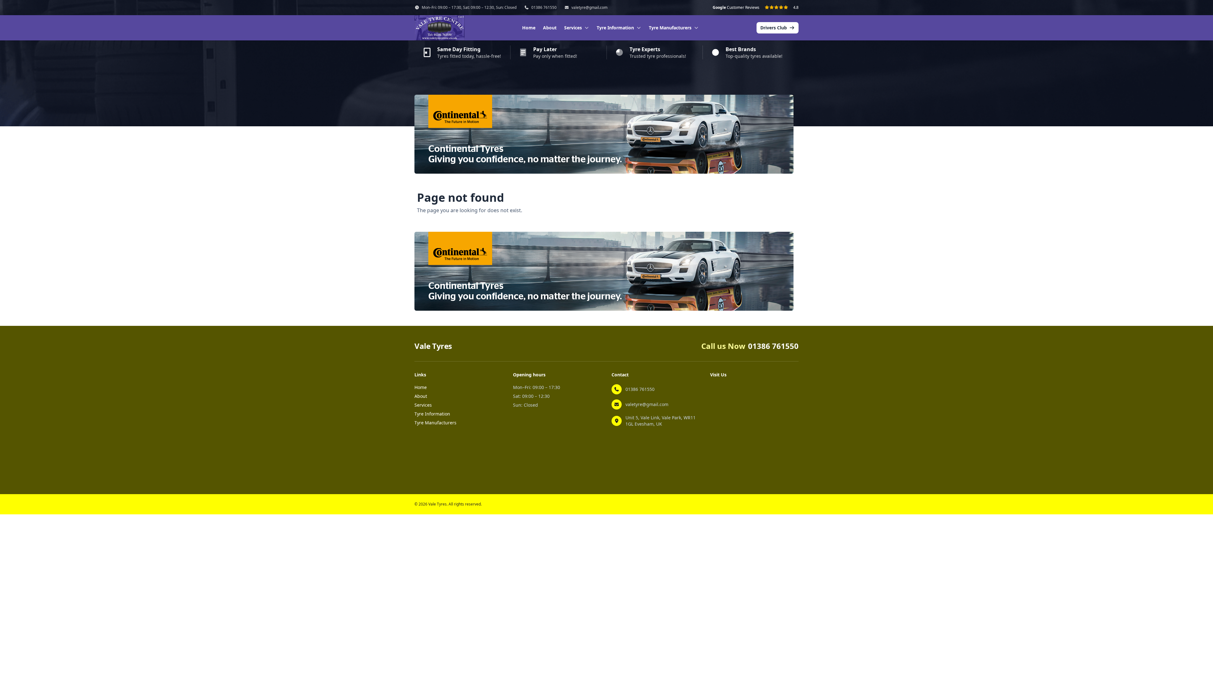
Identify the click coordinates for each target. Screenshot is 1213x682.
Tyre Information (432, 414)
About (550, 28)
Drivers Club (773, 28)
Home (528, 28)
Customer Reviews (736, 7)
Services (423, 405)
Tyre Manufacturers (435, 423)
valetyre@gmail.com (589, 7)
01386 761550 (544, 7)
